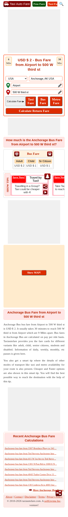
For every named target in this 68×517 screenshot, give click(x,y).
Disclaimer (30, 496)
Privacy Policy (54, 496)
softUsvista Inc (52, 501)
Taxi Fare (53, 4)
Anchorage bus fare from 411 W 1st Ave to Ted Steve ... (30, 458)
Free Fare (39, 4)
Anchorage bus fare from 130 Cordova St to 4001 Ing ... (30, 485)
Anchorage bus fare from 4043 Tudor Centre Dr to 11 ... (30, 474)
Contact (18, 496)
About (9, 496)
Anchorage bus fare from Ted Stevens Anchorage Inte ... (30, 453)
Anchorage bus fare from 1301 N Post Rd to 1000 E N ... (31, 464)
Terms (41, 496)
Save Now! (19, 177)
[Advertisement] (34, 31)
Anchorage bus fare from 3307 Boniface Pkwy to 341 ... (30, 448)
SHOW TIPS (7, 185)
